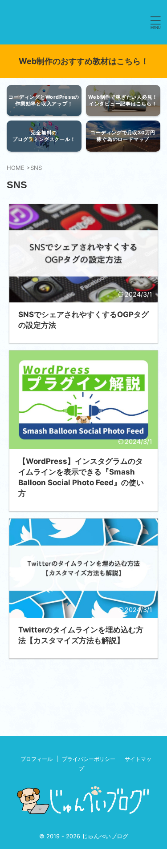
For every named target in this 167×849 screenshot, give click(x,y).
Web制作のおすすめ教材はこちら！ (84, 61)
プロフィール (36, 759)
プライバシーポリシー (88, 759)
